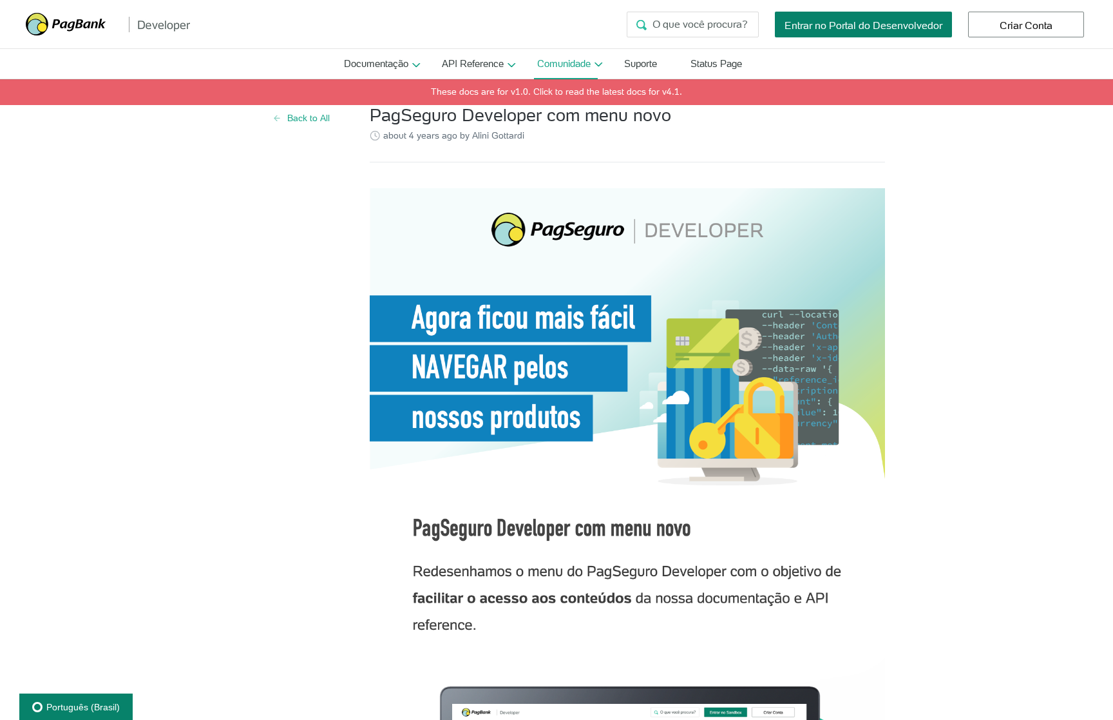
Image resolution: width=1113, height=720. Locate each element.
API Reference (473, 63)
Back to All (308, 118)
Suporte (640, 63)
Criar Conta (1026, 25)
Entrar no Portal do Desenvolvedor (863, 25)
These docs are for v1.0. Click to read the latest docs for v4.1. (556, 91)
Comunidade (564, 63)
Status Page (716, 63)
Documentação (376, 63)
